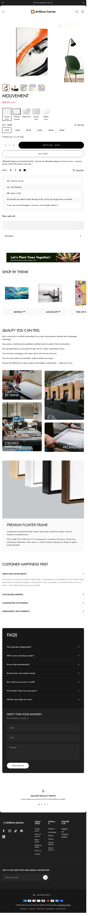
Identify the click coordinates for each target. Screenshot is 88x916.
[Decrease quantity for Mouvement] (5, 145)
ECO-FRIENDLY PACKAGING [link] (72, 444)
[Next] (83, 2)
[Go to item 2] (14, 87)
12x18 (7, 130)
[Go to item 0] (5, 87)
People (50, 836)
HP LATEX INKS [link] (74, 377)
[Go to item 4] (32, 87)
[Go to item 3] (23, 87)
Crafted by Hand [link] (12, 393)
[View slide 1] (39, 804)
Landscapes (52, 832)
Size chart (80, 125)
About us (38, 851)
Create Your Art (51, 849)
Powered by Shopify (64, 905)
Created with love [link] (13, 445)
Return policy (37, 841)
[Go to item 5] (41, 87)
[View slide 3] (44, 804)
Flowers (51, 839)
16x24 (17, 130)
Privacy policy (37, 830)
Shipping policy (51, 909)
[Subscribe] (45, 877)
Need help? (80, 170)
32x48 (50, 130)
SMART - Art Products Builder (65, 833)
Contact (37, 854)
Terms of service (38, 835)
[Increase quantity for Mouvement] (14, 145)
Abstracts (51, 829)
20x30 (28, 130)
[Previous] (3, 2)
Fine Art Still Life (51, 843)
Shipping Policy (38, 846)
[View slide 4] (47, 804)
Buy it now (43, 154)
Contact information (61, 909)
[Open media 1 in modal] (59, 25)
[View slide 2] (41, 804)
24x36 (39, 130)
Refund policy (23, 909)
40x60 (61, 130)
